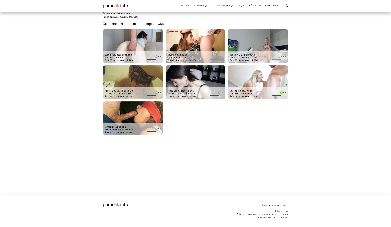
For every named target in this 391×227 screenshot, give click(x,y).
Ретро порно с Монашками (116, 13)
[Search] (287, 6)
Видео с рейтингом (250, 5)
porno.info (115, 5)
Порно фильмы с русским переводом (121, 17)
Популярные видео (223, 5)
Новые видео (201, 5)
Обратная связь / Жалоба (274, 205)
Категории (271, 5)
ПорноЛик (183, 5)
